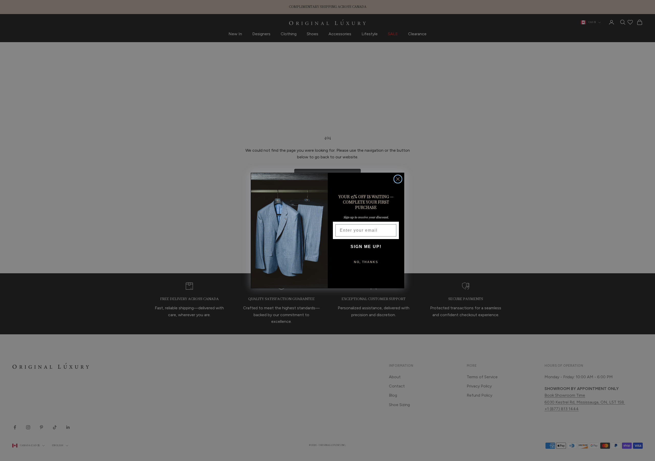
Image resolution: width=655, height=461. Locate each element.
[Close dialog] (398, 179)
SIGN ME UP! (366, 246)
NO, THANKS (366, 262)
